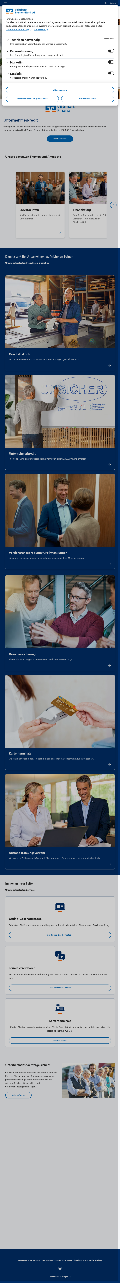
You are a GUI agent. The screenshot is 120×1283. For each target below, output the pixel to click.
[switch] (111, 50)
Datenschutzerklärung (17, 29)
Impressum (40, 29)
